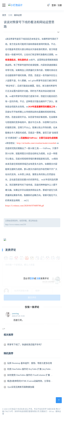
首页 (4, 15)
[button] (48, 5)
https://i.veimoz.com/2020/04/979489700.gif (24, 206)
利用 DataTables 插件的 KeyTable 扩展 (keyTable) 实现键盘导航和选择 (30, 369)
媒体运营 (18, 15)
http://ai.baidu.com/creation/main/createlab (36, 143)
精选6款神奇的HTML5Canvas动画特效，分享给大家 (30, 381)
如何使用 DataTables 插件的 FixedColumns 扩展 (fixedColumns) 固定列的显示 (30, 375)
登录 (54, 5)
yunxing (15, 313)
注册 (60, 5)
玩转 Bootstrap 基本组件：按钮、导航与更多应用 (29, 363)
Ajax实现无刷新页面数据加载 (20, 387)
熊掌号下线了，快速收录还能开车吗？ (25, 344)
